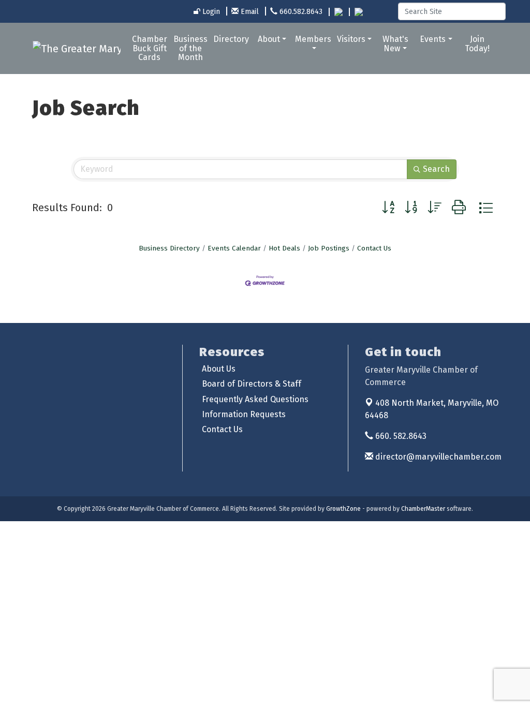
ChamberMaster (423, 508)
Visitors (351, 39)
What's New (395, 43)
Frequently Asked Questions (255, 399)
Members (313, 39)
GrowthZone (343, 508)
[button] (388, 207)
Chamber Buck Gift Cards (149, 48)
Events (433, 39)
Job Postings (328, 248)
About (269, 39)
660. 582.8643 (399, 436)
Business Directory (169, 248)
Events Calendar (234, 248)
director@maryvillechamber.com (437, 457)
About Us (218, 369)
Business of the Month (190, 48)
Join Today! (477, 43)
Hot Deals (284, 248)
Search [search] (436, 169)
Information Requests (244, 414)
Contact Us (374, 248)
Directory (231, 39)
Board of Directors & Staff (251, 384)
